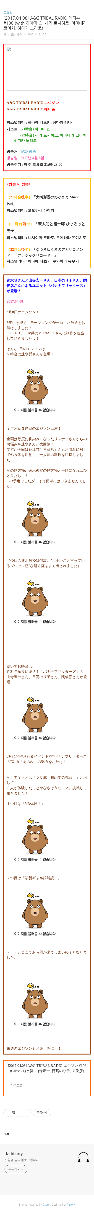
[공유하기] (21, 1112)
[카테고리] (5, 5)
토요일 (7, 12)
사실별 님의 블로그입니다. (22, 1160)
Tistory (71, 1204)
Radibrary (14, 1153)
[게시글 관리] (26, 1112)
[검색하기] (88, 5)
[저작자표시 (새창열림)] (53, 1113)
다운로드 (16, 1085)
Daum (46, 1204)
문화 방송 (28, 151)
